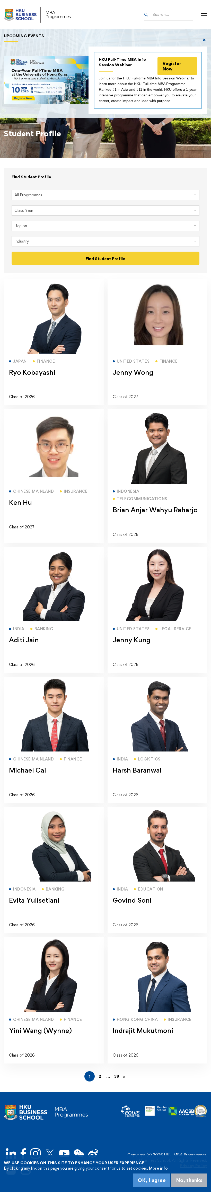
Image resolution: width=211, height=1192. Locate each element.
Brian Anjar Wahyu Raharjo (155, 510)
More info (158, 1168)
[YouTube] (64, 1154)
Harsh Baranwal (137, 770)
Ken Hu (20, 502)
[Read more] (54, 281)
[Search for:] (168, 14)
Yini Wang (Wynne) (40, 1030)
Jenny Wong (133, 372)
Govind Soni (132, 900)
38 (116, 1076)
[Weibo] (93, 1154)
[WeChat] (79, 1154)
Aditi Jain (24, 640)
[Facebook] (23, 1154)
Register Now (172, 66)
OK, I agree (152, 1180)
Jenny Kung (132, 640)
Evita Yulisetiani (34, 900)
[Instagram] (35, 1154)
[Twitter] (50, 1154)
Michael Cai (27, 770)
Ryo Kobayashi (32, 372)
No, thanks (189, 1180)
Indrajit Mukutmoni (143, 1030)
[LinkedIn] (11, 1154)
